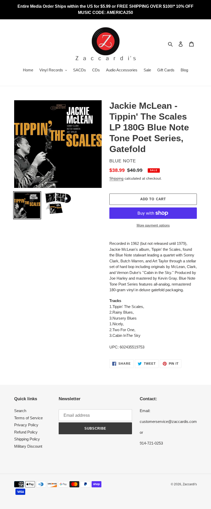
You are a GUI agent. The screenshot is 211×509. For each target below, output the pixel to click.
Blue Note (122, 160)
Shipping (116, 178)
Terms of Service (28, 418)
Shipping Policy (27, 439)
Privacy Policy (26, 425)
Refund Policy (26, 432)
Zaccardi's (190, 484)
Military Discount (28, 446)
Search (20, 410)
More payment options (153, 225)
